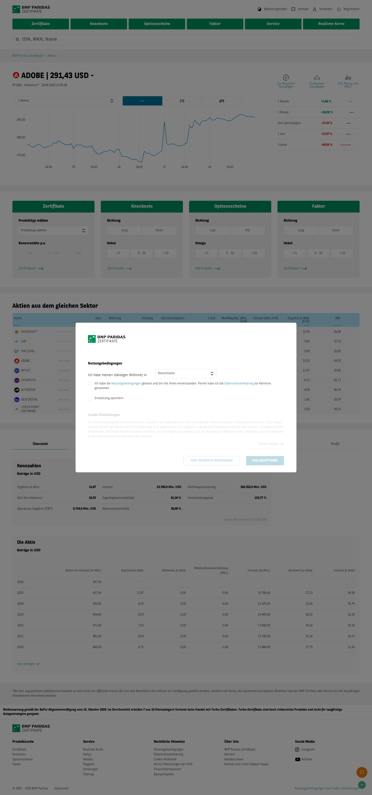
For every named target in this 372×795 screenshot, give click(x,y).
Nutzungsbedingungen (126, 383)
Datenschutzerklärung (239, 383)
